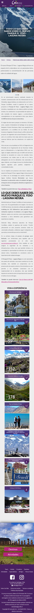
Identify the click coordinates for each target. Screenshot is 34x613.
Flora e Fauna (29, 571)
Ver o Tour (24, 315)
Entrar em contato (15, 588)
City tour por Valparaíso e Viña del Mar (15, 320)
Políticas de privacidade (17, 590)
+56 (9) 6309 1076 (28, 5)
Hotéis (12, 569)
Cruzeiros (19, 569)
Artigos (21, 571)
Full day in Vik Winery (15, 488)
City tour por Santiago (15, 292)
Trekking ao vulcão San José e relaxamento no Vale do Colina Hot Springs (15, 432)
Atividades (13, 554)
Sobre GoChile (5, 588)
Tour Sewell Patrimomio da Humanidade (15, 460)
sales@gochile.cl (17, 585)
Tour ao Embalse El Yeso (15, 404)
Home (4, 5)
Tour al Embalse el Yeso (24, 189)
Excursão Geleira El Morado (15, 376)
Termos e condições (27, 588)
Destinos (13, 549)
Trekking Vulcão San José (15, 348)
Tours (6, 569)
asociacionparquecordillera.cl (9, 243)
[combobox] (10, 5)
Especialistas (13, 571)
